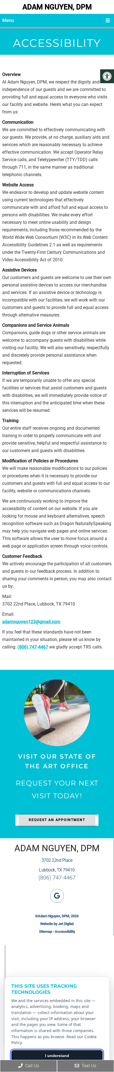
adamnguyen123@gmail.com (31, 621)
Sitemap (45, 931)
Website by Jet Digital (57, 924)
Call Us (31, 1065)
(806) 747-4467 (32, 647)
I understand (57, 1055)
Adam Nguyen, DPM (57, 7)
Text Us (88, 1065)
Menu (8, 20)
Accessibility (65, 931)
